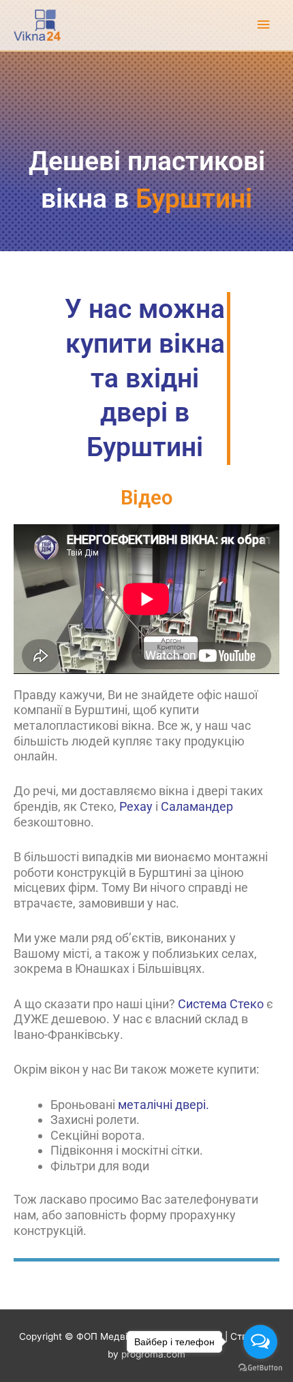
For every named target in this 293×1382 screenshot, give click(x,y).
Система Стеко (221, 1004)
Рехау (136, 806)
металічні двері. (163, 1104)
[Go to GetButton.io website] (260, 1368)
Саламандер (197, 806)
